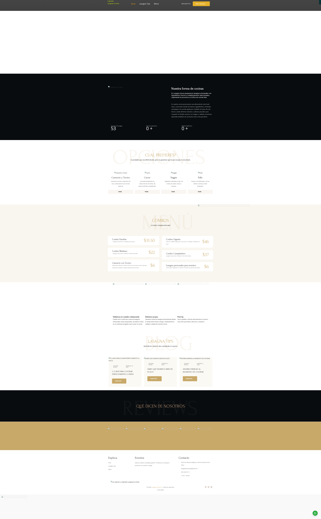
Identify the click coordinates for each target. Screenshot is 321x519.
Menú (156, 4)
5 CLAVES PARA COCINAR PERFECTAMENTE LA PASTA (123, 372)
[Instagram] (208, 487)
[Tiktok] (211, 487)
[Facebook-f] (205, 487)
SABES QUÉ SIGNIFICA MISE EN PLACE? (160, 370)
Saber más (118, 381)
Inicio (133, 4)
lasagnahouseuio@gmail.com (189, 468)
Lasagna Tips (144, 4)
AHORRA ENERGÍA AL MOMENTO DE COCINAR (193, 370)
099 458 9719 (185, 4)
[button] (201, 3)
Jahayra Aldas (115, 366)
